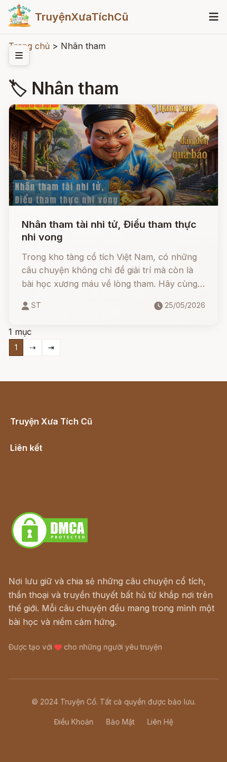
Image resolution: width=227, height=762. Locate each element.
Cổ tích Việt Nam (44, 433)
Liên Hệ (160, 721)
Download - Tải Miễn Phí (60, 500)
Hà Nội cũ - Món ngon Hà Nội (70, 473)
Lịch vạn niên (37, 459)
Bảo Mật (120, 721)
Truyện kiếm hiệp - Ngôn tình (69, 486)
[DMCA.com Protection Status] (49, 547)
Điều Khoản (73, 721)
